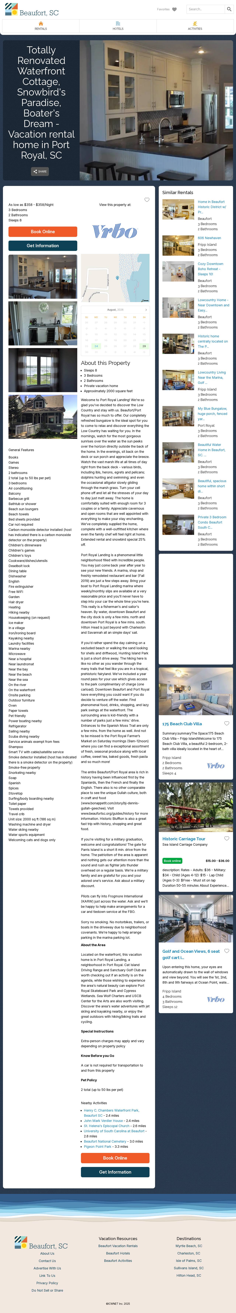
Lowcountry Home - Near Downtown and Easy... (213, 305)
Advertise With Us (47, 1268)
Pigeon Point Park (97, 1146)
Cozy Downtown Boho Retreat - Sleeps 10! (210, 269)
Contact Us (47, 1261)
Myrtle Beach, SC (189, 1246)
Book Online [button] (43, 231)
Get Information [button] (43, 245)
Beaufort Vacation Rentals (118, 1246)
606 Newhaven (209, 238)
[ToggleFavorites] (147, 199)
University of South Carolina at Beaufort (114, 1131)
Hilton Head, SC (188, 1275)
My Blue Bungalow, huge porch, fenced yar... (212, 414)
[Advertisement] (195, 583)
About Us (47, 1253)
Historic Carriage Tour (183, 838)
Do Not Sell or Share (47, 1290)
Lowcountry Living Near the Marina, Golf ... (212, 377)
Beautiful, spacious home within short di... (212, 486)
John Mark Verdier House (103, 1121)
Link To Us (47, 1276)
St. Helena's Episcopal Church (106, 1126)
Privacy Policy (47, 1283)
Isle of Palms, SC (189, 1261)
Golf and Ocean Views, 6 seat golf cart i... (191, 954)
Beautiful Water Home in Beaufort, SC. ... (211, 450)
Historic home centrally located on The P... (213, 341)
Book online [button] (172, 861)
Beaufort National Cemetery (105, 1141)
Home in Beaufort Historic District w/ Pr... (212, 207)
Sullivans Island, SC (189, 1268)
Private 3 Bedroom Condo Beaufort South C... (212, 522)
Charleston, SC (188, 1253)
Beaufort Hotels (118, 1253)
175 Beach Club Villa (182, 723)
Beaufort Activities (118, 1261)
